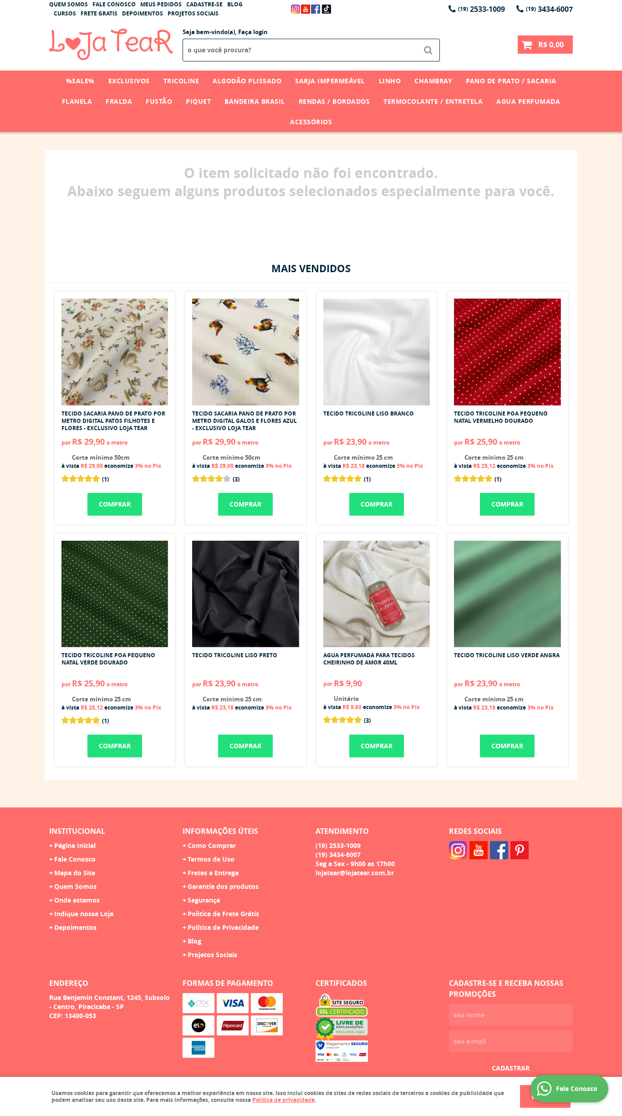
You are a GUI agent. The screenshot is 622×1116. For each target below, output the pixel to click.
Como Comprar (212, 845)
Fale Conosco (114, 4)
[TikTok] (326, 9)
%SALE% (80, 80)
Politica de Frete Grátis (223, 913)
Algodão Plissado (247, 80)
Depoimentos (142, 13)
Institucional (77, 831)
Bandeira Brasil (254, 101)
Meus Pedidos (161, 4)
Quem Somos (68, 4)
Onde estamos (77, 900)
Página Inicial (75, 845)
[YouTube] (305, 9)
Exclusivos (129, 80)
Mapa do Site (74, 872)
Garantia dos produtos (223, 886)
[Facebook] (315, 9)
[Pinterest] (519, 850)
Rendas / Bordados (334, 101)
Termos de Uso (211, 859)
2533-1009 (481, 9)
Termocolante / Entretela (433, 101)
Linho (390, 80)
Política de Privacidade (223, 927)
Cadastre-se (204, 4)
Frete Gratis (99, 13)
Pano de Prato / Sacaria (511, 80)
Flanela (77, 101)
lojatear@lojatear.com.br (355, 872)
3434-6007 (549, 9)
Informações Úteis (220, 831)
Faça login (253, 32)
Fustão (159, 101)
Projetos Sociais (193, 13)
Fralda (119, 101)
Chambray (433, 80)
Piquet (198, 101)
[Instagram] (295, 9)
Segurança (204, 900)
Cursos (65, 13)
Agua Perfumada (528, 101)
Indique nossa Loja (83, 913)
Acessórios (311, 121)
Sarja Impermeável (330, 80)
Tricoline (181, 80)
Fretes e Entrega (213, 872)
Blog (235, 4)
